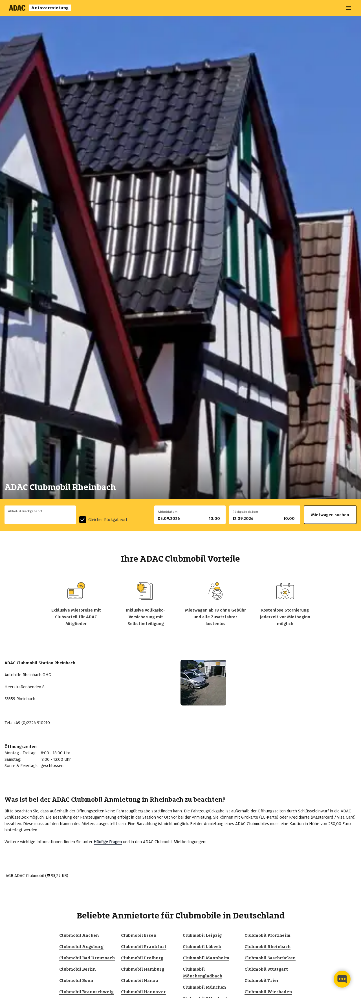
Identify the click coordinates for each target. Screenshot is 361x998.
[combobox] (40, 518)
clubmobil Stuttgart (266, 969)
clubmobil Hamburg (142, 969)
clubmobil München (204, 987)
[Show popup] (74, 518)
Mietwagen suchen (330, 514)
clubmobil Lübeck (202, 946)
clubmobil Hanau (139, 980)
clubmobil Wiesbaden (268, 991)
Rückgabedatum (245, 512)
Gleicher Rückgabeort (107, 519)
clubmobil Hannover (143, 991)
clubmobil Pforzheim (267, 935)
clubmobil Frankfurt (143, 946)
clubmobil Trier (262, 980)
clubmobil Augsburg (81, 946)
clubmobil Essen (138, 935)
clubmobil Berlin (77, 969)
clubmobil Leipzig (202, 935)
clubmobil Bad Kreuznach (87, 957)
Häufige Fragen (108, 841)
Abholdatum (167, 512)
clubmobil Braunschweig (86, 991)
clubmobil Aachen (79, 935)
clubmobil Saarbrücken (270, 957)
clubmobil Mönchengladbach (202, 973)
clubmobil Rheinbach (267, 946)
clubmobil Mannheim (206, 957)
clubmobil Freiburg (142, 957)
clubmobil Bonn (76, 980)
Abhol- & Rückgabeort (25, 511)
